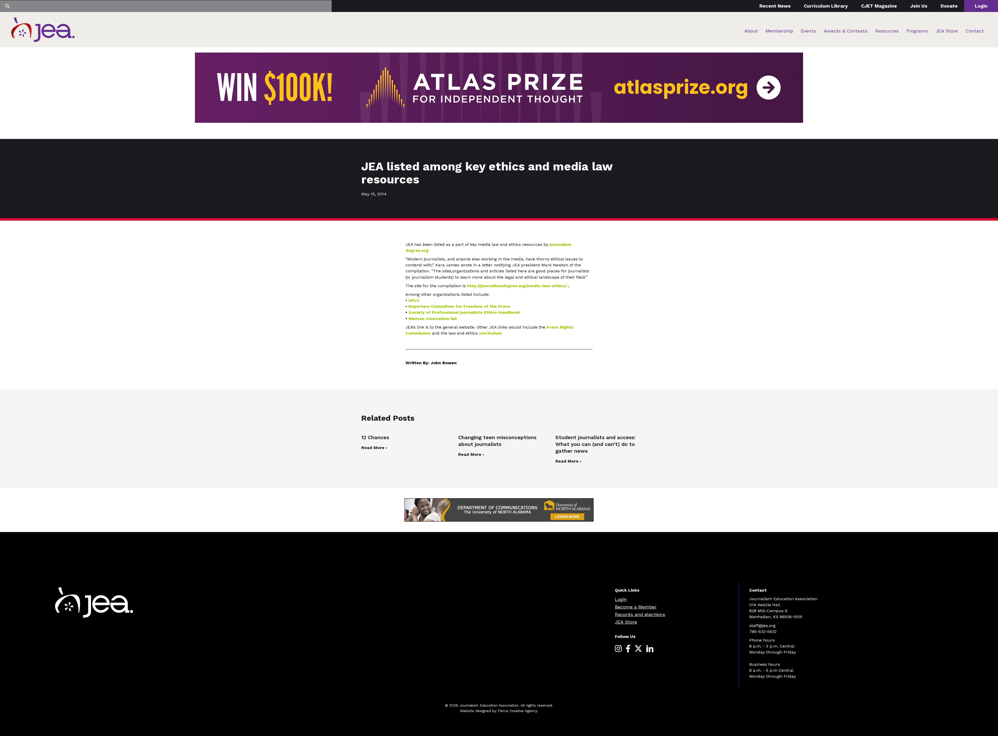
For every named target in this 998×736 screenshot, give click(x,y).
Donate (949, 6)
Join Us (918, 6)
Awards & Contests (846, 31)
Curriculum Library (826, 6)
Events (808, 31)
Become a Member (635, 607)
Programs (917, 31)
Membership (779, 31)
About (751, 31)
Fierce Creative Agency (517, 711)
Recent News (775, 6)
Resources (887, 31)
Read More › (374, 447)
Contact (975, 31)
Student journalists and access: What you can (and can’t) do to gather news (595, 444)
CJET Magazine (879, 6)
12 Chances (375, 437)
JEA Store (947, 31)
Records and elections (640, 614)
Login (981, 6)
